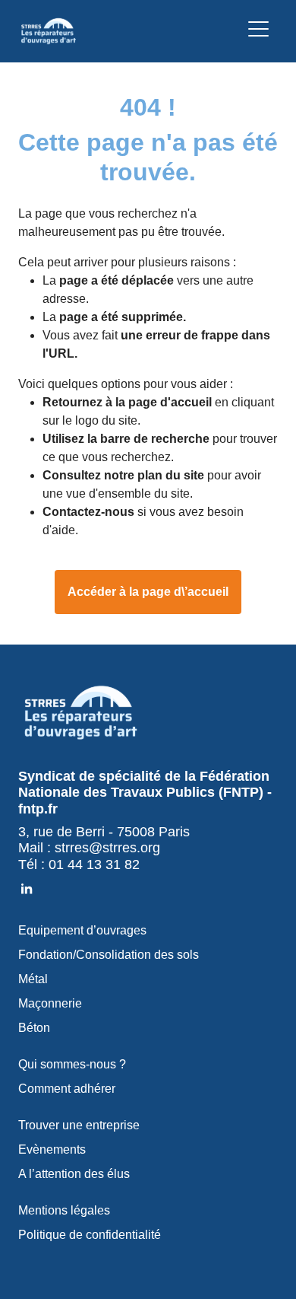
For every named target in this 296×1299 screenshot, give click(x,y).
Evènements (52, 1149)
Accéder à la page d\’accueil (148, 591)
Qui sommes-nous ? (72, 1064)
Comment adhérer (66, 1088)
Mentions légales (64, 1210)
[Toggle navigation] (258, 31)
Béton (34, 1027)
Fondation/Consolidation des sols (108, 954)
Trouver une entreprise (79, 1125)
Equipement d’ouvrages (82, 930)
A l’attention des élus (74, 1173)
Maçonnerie (50, 1003)
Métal (33, 979)
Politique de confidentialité (89, 1234)
